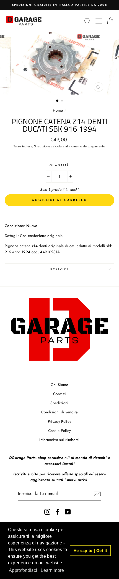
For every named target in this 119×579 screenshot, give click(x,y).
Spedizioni (59, 403)
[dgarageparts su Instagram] (47, 512)
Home (58, 110)
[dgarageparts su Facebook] (58, 512)
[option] (59, 5)
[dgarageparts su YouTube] (68, 512)
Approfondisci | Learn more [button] (36, 570)
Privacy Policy (59, 421)
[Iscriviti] (97, 494)
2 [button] (62, 101)
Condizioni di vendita (59, 412)
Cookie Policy (59, 430)
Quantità (59, 165)
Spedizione (42, 146)
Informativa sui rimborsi (59, 439)
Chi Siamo (59, 384)
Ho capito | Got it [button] (90, 550)
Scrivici (59, 269)
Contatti (59, 394)
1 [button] (57, 101)
